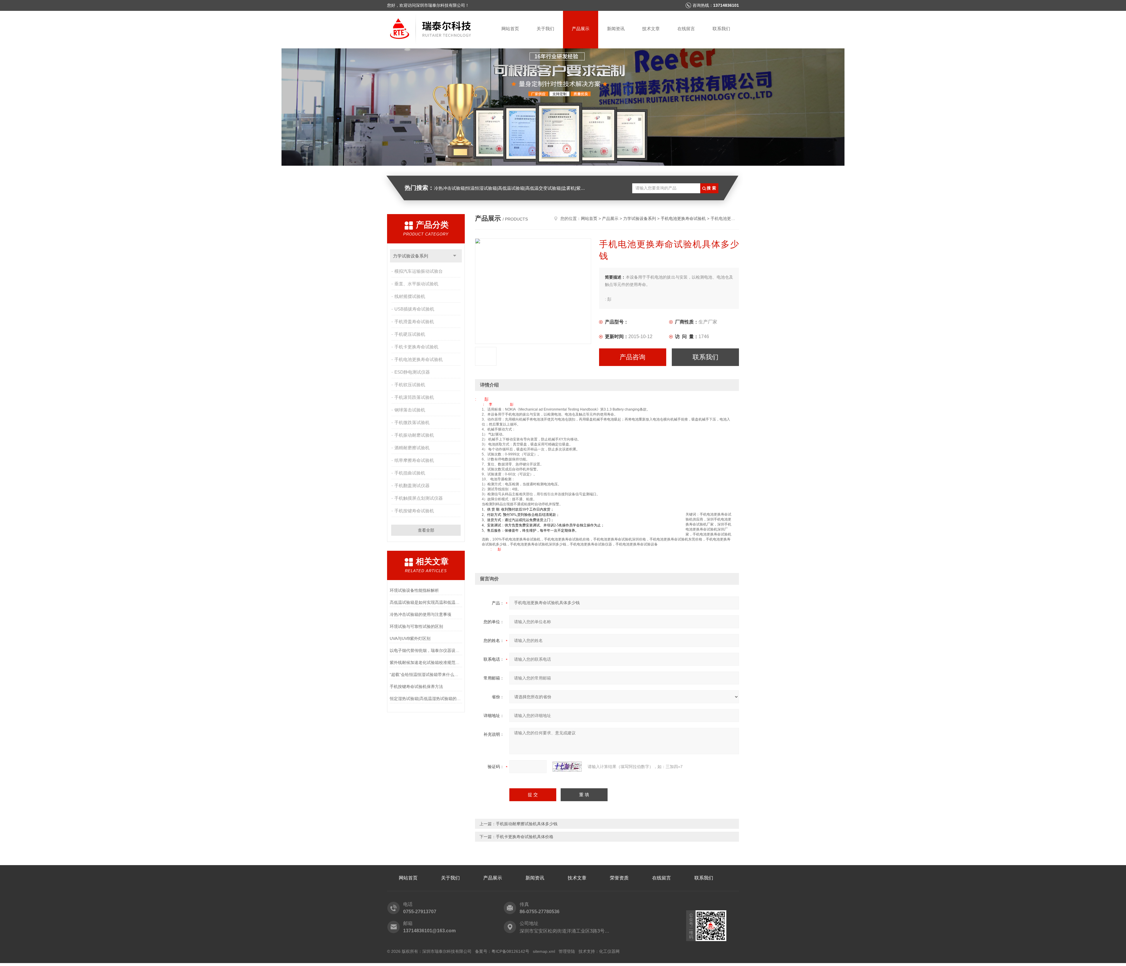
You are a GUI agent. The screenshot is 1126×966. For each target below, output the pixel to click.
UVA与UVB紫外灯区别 (410, 638)
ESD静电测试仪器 (412, 372)
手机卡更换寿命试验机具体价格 (524, 836)
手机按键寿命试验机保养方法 (416, 686)
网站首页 (510, 28)
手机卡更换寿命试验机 (416, 346)
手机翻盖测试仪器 (412, 485)
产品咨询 (632, 357)
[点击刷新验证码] (567, 767)
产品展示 (580, 28)
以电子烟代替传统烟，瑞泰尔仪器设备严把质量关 (426, 650)
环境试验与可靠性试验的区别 (416, 626)
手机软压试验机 (409, 384)
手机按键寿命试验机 (414, 510)
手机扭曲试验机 (409, 472)
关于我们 (545, 28)
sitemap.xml (544, 951)
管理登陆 (567, 951)
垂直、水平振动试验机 (416, 283)
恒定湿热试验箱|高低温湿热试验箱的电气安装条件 (426, 698)
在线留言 (686, 28)
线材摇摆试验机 (409, 296)
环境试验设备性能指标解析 (414, 590)
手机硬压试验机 (409, 334)
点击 (454, 255)
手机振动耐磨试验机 (414, 435)
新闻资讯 (616, 28)
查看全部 (426, 530)
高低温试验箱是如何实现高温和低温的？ (426, 602)
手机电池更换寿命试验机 (418, 359)
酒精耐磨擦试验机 (412, 447)
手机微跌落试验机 (412, 422)
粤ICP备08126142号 (510, 951)
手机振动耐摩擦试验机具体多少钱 (526, 823)
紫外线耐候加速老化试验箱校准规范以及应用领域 (426, 662)
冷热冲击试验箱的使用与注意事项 (420, 614)
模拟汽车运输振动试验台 (418, 271)
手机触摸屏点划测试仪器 (418, 498)
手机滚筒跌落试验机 (414, 397)
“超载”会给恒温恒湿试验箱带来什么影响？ (426, 674)
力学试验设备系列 (410, 255)
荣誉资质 (619, 877)
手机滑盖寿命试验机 (414, 321)
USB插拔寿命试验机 (414, 308)
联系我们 (721, 28)
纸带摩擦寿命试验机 (414, 460)
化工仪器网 (609, 951)
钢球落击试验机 (409, 409)
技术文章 (651, 28)
